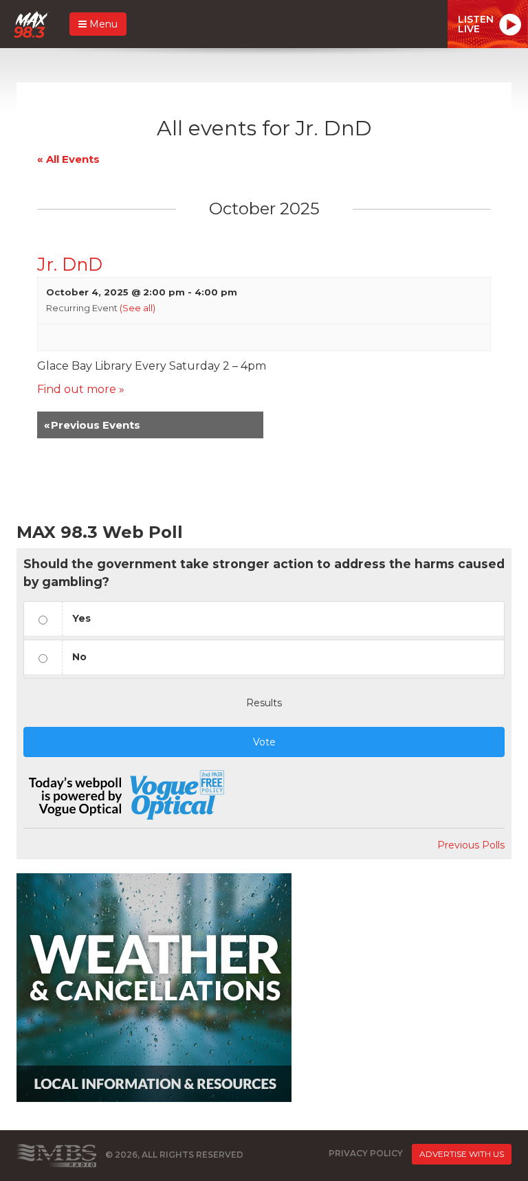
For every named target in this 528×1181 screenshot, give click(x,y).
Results (264, 703)
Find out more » (80, 389)
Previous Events (92, 424)
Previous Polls (471, 845)
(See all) (137, 307)
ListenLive (476, 24)
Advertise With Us (461, 1154)
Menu (102, 24)
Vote (264, 742)
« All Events (68, 159)
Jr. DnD (69, 264)
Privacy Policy (366, 1153)
